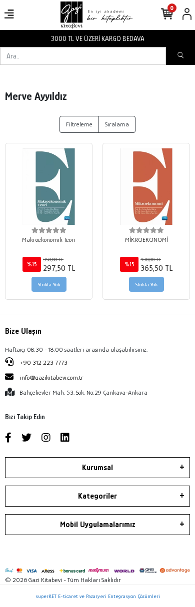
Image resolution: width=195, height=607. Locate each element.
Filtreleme (79, 124)
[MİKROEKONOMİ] (146, 186)
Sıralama (117, 124)
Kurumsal (97, 467)
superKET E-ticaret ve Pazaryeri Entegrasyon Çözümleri (98, 596)
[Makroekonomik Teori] (48, 186)
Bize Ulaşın (23, 331)
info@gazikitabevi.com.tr (52, 377)
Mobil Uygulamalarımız (98, 524)
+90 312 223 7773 (43, 362)
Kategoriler (97, 496)
